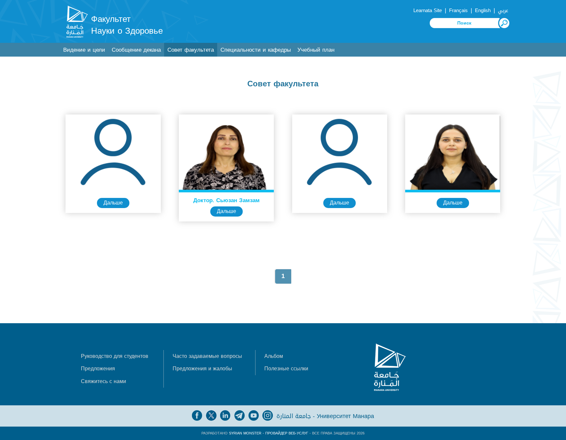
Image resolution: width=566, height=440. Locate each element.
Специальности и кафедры (255, 49)
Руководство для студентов (114, 356)
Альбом (273, 356)
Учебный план (315, 49)
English (483, 10)
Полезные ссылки (286, 368)
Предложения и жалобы (202, 368)
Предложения (98, 368)
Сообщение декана (136, 49)
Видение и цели (84, 49)
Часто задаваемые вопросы (207, 356)
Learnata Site (427, 10)
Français (458, 10)
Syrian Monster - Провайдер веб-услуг (268, 433)
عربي (503, 10)
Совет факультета (190, 49)
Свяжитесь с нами (103, 381)
